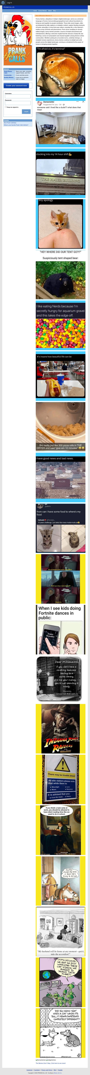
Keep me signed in (12, 107)
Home (35, 10)
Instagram (29, 1070)
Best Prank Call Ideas (10, 122)
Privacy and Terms (46, 1070)
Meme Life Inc (58, 1073)
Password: (8, 100)
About (50, 10)
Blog (54, 10)
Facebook (37, 1070)
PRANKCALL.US (8, 7)
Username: (8, 93)
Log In (26, 111)
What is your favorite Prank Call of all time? (16, 125)
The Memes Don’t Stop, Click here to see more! (51, 1063)
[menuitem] (3, 2)
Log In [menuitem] (9, 3)
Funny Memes (42, 10)
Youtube (60, 1070)
